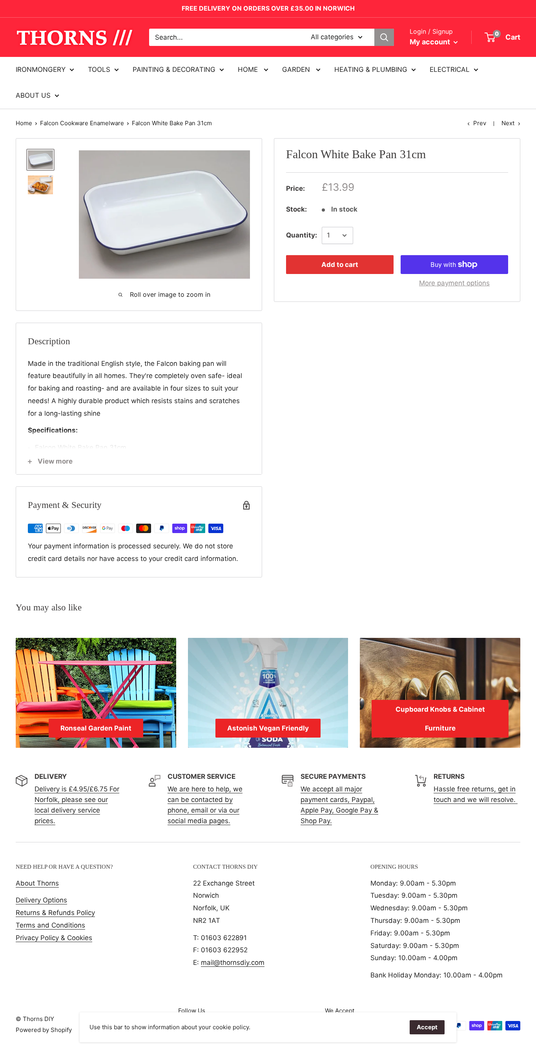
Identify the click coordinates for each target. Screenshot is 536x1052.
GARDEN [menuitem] (297, 69)
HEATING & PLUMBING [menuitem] (370, 69)
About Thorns (37, 883)
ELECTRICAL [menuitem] (450, 69)
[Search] (384, 37)
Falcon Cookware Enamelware (82, 123)
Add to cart (339, 264)
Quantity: (301, 235)
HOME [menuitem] (249, 69)
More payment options (454, 283)
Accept (427, 1027)
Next (507, 123)
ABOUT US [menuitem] (33, 95)
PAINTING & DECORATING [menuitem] (174, 69)
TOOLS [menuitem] (99, 69)
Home (24, 123)
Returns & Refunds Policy (55, 913)
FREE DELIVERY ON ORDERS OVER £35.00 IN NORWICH (268, 8)
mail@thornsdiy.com (232, 962)
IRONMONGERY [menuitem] (41, 69)
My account (431, 42)
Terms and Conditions (50, 925)
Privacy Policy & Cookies (54, 938)
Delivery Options (41, 900)
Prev (479, 123)
